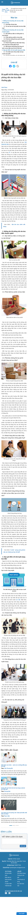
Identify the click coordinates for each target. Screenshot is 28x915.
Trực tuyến (21, 913)
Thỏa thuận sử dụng (21, 880)
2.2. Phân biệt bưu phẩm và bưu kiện (13, 37)
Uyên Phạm (4, 87)
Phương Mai (7, 791)
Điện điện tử (8, 877)
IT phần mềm (8, 883)
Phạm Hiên (7, 816)
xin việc (18, 599)
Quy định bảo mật (20, 884)
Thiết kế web (8, 885)
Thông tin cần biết (20, 876)
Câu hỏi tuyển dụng (7, 10)
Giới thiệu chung (21, 873)
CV (9, 152)
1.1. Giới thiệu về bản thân (10, 24)
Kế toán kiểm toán (8, 874)
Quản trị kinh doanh (8, 880)
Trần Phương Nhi (8, 768)
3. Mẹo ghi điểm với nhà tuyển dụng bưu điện (13, 50)
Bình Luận (23, 846)
